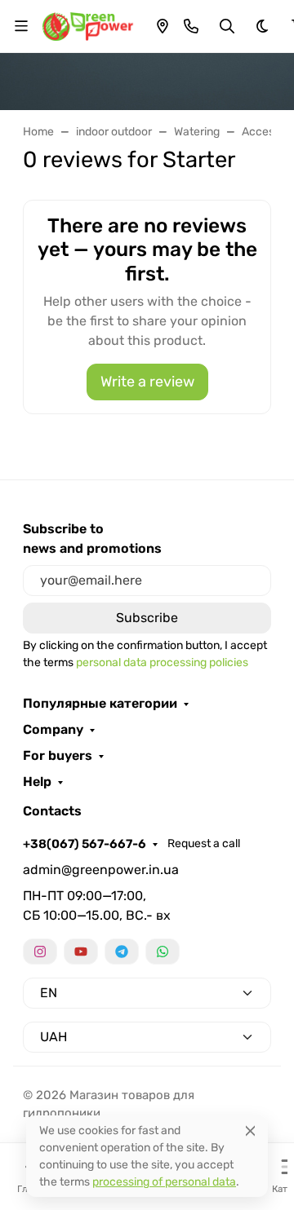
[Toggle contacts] (191, 26)
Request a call (203, 843)
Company (53, 729)
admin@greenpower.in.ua (101, 869)
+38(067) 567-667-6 (84, 844)
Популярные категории (100, 703)
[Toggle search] (227, 26)
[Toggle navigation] (21, 26)
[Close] (250, 1130)
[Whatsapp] (162, 951)
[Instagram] (40, 951)
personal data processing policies (162, 662)
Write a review (147, 382)
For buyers (57, 755)
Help (37, 781)
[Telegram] (122, 951)
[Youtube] (81, 951)
